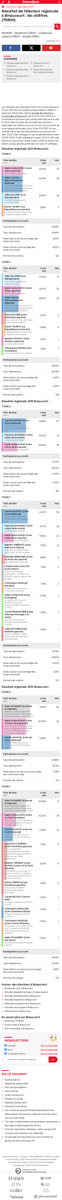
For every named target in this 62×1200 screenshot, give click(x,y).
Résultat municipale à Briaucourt (21, 1007)
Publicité (47, 1157)
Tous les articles (12, 1159)
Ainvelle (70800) (30, 36)
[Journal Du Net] (16, 1184)
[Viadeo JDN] (45, 1190)
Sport (9, 1049)
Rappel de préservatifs (16, 1083)
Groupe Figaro (20, 1165)
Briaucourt (38, 69)
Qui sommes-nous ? (11, 1157)
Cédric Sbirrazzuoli (14, 1095)
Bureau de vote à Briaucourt (19, 988)
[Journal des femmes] (16, 1178)
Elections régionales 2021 (20, 6)
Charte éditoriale (35, 1157)
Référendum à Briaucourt (18, 1011)
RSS (22, 1159)
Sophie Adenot (12, 1079)
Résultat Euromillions (16, 1106)
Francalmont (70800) (25, 32)
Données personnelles (47, 1159)
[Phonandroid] (45, 1196)
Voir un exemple (49, 1045)
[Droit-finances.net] (45, 1184)
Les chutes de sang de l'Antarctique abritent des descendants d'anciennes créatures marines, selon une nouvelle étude (31, 1114)
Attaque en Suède (14, 1098)
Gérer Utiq (33, 1162)
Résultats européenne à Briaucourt (22, 1003)
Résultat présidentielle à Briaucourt (23, 996)
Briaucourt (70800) (14, 1020)
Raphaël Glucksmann (16, 1102)
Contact (56, 1157)
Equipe (24, 1157)
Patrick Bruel (11, 1091)
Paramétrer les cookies (18, 1162)
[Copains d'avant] (16, 1190)
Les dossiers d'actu (15, 1053)
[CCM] (45, 1178)
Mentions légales (46, 1162)
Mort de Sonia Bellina (16, 1087)
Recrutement (31, 1159)
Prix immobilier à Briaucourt (19, 1028)
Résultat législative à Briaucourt (21, 999)
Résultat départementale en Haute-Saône (26, 992)
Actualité (11, 1045)
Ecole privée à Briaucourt (17, 1024)
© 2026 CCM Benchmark (38, 1165)
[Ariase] (16, 1196)
